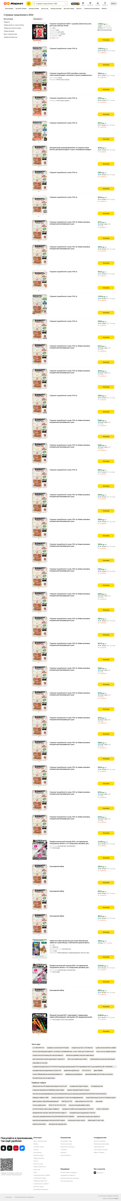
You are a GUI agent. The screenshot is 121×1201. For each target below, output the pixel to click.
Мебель (35, 1144)
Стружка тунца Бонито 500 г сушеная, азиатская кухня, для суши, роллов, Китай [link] (71, 25)
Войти (113, 3)
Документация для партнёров (69, 1178)
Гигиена (35, 1149)
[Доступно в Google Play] (9, 1150)
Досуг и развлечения (40, 1141)
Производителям (99, 1147)
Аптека (35, 1161)
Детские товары (38, 1186)
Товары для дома (38, 1158)
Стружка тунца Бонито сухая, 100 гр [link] (63, 48)
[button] (107, 1173)
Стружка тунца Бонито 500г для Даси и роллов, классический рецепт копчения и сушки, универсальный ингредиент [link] (71, 74)
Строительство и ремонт (41, 1184)
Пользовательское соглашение (24, 1197)
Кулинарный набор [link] (57, 866)
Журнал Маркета (65, 1155)
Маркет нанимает (99, 1152)
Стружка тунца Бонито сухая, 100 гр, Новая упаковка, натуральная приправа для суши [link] (70, 223)
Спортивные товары (39, 1178)
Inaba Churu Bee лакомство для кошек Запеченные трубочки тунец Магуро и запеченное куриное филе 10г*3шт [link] (69, 942)
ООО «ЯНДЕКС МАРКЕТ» (111, 1196)
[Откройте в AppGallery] (16, 1150)
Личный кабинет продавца (68, 1172)
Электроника (37, 1152)
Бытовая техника (38, 1147)
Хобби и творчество (39, 1166)
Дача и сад (36, 1169)
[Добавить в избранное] (44, 24)
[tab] (9, 8)
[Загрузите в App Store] (3, 1150)
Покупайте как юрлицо (67, 1147)
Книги (35, 1172)
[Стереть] (65, 4)
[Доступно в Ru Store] (22, 1150)
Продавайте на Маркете (67, 1175)
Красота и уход (38, 1164)
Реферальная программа (101, 1144)
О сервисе (63, 1149)
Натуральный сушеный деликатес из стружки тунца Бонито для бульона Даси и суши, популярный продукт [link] (70, 148)
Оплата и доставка (66, 1144)
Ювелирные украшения (40, 1189)
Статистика (8, 1197)
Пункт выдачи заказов (101, 1149)
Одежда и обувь (38, 1155)
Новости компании (99, 1141)
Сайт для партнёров (66, 1181)
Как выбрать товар (66, 1141)
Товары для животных (40, 1181)
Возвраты (63, 1152)
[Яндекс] (116, 1198)
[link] (38, 1047)
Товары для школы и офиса (41, 1175)
